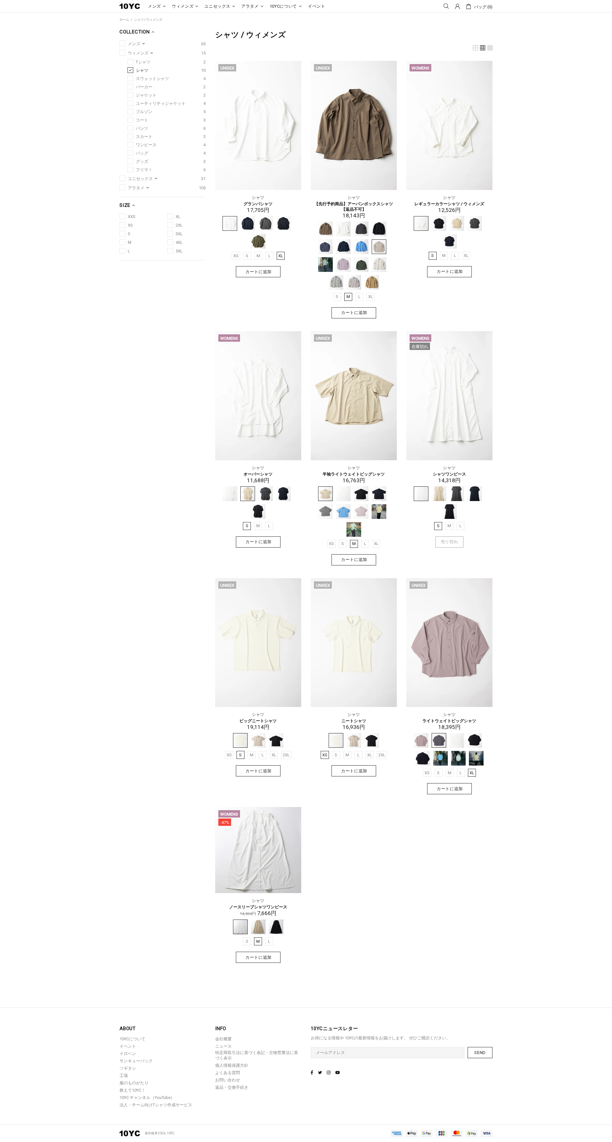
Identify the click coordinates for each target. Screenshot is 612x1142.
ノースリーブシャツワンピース (258, 907)
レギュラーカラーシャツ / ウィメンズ (449, 203)
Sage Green (325, 264)
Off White (379, 264)
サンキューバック (136, 1060)
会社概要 (223, 1039)
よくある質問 (227, 1072)
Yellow (379, 511)
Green (258, 241)
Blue (361, 246)
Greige (258, 740)
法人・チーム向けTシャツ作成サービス (156, 1104)
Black (283, 223)
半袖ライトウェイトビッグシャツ (354, 474)
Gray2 (353, 282)
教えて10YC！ (132, 1090)
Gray (265, 223)
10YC (130, 6)
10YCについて (132, 1039)
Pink (361, 511)
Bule (343, 511)
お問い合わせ (227, 1080)
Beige (371, 282)
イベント (128, 1046)
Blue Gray (325, 246)
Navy (247, 223)
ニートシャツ (353, 720)
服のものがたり (134, 1082)
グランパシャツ (258, 203)
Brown (325, 229)
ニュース (223, 1046)
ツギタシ (128, 1068)
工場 (124, 1075)
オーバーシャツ (258, 474)
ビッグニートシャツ (258, 720)
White (229, 223)
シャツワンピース (449, 474)
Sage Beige (379, 246)
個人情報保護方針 (231, 1065)
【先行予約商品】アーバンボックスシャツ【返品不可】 (353, 206)
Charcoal (361, 229)
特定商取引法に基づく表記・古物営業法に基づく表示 (256, 1055)
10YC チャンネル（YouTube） (147, 1097)
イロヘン (128, 1053)
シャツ (258, 197)
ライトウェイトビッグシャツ (449, 720)
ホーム (124, 19)
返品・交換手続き (231, 1087)
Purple (343, 264)
